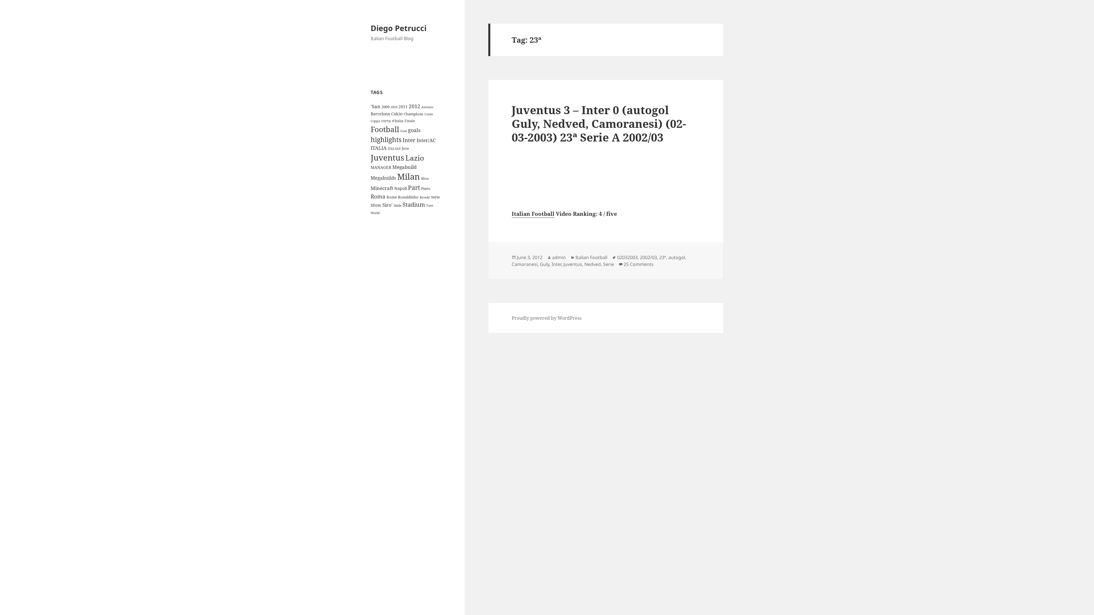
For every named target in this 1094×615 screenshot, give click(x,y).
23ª (662, 257)
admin (559, 257)
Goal (403, 131)
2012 (414, 106)
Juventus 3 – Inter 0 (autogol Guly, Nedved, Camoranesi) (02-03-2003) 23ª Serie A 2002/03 (599, 123)
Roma (378, 196)
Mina (425, 179)
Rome (392, 197)
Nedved (592, 264)
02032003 (627, 257)
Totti (429, 206)
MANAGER (381, 167)
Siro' (387, 205)
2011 (403, 106)
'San (375, 106)
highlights (386, 139)
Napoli (400, 188)
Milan (408, 176)
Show (376, 205)
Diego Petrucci (398, 28)
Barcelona (380, 113)
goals (414, 130)
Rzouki (425, 197)
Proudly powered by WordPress (546, 318)
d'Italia (397, 120)
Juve (405, 148)
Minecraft (382, 188)
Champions (413, 113)
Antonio (427, 107)
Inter (409, 140)
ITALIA (379, 148)
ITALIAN (394, 148)
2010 (394, 107)
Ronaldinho (408, 197)
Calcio (397, 113)
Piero (425, 188)
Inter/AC (426, 140)
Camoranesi (525, 264)
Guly (544, 264)
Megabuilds (383, 178)
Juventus (387, 157)
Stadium (414, 204)
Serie (435, 197)
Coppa (375, 121)
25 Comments (639, 264)
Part (414, 187)
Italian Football (533, 214)
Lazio (414, 158)
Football (385, 129)
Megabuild (404, 167)
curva (386, 120)
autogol (676, 257)
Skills (397, 206)
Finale (410, 120)
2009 (385, 106)
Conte (428, 114)
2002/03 (648, 257)
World (375, 213)
